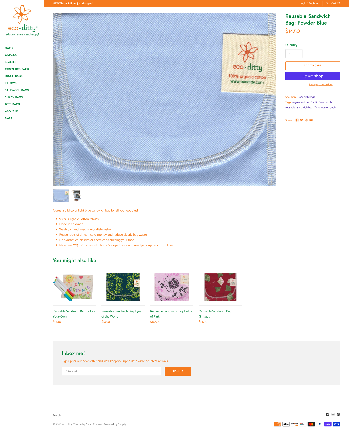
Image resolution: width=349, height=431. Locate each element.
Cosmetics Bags (17, 69)
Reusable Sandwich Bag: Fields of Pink (171, 314)
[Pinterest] (338, 415)
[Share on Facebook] (297, 120)
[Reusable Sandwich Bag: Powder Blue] (164, 99)
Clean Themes (94, 424)
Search (57, 415)
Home (9, 48)
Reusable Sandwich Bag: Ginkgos (215, 314)
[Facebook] (327, 415)
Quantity (291, 45)
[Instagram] (333, 415)
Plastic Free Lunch (321, 102)
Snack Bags (14, 97)
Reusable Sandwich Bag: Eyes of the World (121, 314)
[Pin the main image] (306, 120)
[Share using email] (311, 120)
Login (303, 3)
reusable (290, 107)
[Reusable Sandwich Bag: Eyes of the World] (123, 287)
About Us (11, 111)
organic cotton (300, 102)
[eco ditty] (22, 20)
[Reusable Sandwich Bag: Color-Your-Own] (74, 287)
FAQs (8, 118)
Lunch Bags (14, 76)
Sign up (178, 371)
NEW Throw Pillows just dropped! (73, 3)
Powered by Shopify (115, 424)
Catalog (11, 55)
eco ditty (67, 424)
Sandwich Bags (17, 90)
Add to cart (313, 66)
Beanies (10, 62)
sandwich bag (304, 107)
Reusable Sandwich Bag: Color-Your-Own (74, 314)
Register (313, 3)
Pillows (11, 83)
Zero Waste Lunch (325, 107)
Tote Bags (12, 104)
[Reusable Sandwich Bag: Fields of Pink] (171, 287)
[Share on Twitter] (301, 120)
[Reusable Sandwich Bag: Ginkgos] (220, 287)
